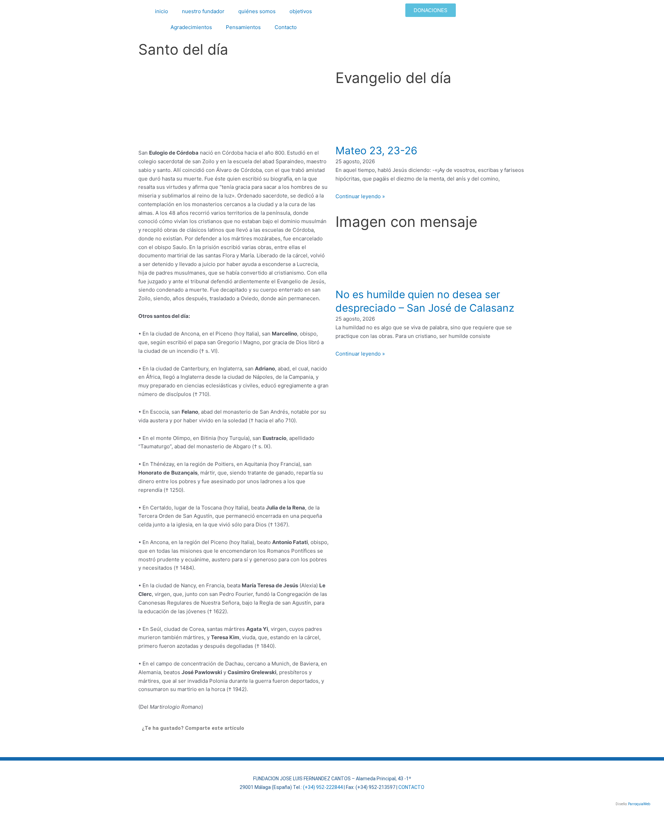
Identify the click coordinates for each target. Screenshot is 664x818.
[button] (144, 746)
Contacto (286, 27)
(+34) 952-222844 (323, 787)
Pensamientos (243, 27)
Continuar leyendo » (360, 196)
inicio (161, 11)
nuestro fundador (203, 11)
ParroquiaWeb (639, 804)
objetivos (300, 11)
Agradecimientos (191, 27)
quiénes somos (257, 11)
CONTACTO (411, 787)
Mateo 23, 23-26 (376, 150)
